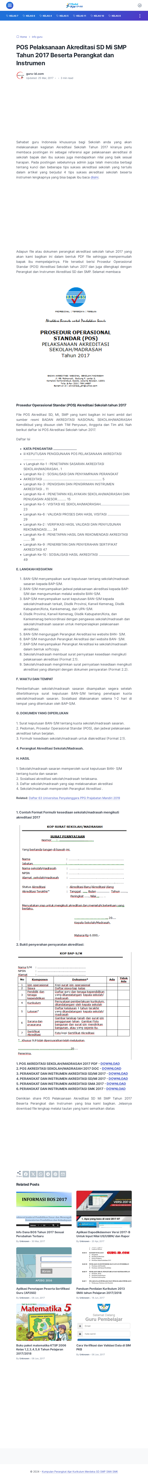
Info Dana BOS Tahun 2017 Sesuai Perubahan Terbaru (40, 1234)
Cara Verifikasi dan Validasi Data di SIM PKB (103, 1347)
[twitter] (33, 1174)
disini (94, 177)
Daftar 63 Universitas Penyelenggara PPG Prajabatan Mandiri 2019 (74, 798)
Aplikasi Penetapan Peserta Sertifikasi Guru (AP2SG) (43, 1290)
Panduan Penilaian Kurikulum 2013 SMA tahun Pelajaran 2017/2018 (100, 1290)
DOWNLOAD (110, 1064)
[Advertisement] (74, 110)
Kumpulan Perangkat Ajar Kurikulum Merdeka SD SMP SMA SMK (80, 1471)
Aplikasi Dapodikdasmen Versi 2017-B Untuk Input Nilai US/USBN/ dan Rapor (103, 1234)
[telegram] (48, 1174)
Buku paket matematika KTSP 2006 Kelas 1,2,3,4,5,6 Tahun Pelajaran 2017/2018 (41, 1349)
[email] (63, 1174)
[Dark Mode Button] (140, 5)
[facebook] (26, 1174)
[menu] (9, 5)
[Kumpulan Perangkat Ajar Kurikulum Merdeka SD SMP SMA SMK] (74, 5)
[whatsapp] (40, 1174)
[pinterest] (55, 1174)
